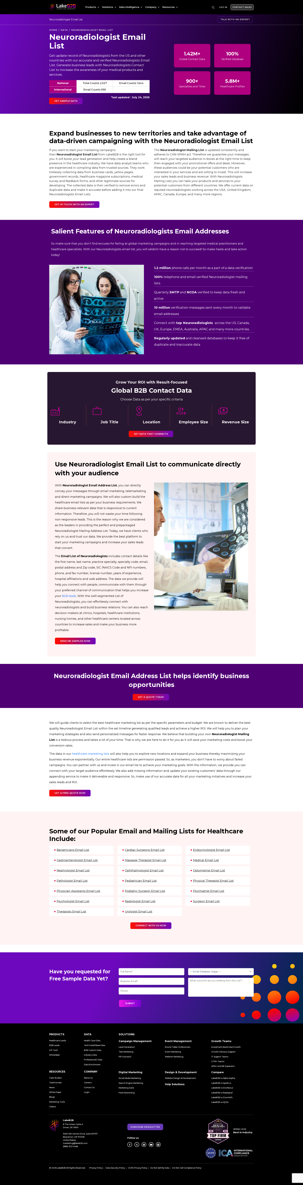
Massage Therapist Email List (145, 860)
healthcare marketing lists (90, 754)
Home (53, 30)
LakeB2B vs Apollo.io (221, 1083)
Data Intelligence (129, 7)
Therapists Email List (71, 911)
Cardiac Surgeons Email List (145, 850)
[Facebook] (129, 1144)
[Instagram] (158, 1144)
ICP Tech (53, 1050)
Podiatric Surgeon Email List (145, 891)
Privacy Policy (96, 1168)
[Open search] (213, 7)
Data (64, 30)
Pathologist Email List (72, 881)
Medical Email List (206, 860)
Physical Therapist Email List (213, 881)
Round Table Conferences (177, 1047)
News (52, 1087)
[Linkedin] (144, 1144)
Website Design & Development (180, 1078)
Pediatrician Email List (141, 881)
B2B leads (69, 596)
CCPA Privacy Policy (137, 1168)
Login (86, 1092)
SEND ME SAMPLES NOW (75, 641)
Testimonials (55, 1082)
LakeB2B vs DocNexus (222, 1088)
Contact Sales (242, 7)
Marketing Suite (126, 1088)
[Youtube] (151, 1144)
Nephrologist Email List (73, 870)
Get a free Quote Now (69, 793)
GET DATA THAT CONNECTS (151, 433)
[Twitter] (136, 1144)
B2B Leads (54, 1045)
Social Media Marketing (130, 1078)
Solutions (108, 7)
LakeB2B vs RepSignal (222, 1092)
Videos (52, 1106)
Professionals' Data (93, 1059)
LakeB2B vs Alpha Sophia (223, 1078)
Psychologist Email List (73, 901)
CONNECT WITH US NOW (151, 925)
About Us (88, 1078)
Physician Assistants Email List (78, 891)
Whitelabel (54, 1055)
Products (91, 7)
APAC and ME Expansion (223, 1066)
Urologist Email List (138, 911)
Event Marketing (173, 1052)
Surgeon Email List (206, 901)
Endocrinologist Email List (211, 850)
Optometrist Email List (209, 870)
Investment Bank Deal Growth (226, 1047)
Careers (88, 1082)
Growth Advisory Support (223, 1052)
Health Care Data (92, 1040)
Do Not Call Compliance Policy (186, 1168)
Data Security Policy (115, 1168)
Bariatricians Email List (73, 850)
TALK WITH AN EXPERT (235, 19)
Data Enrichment (92, 1064)
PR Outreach (125, 1056)
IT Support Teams (219, 1056)
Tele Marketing (126, 1052)
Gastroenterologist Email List (77, 860)
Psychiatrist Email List (208, 891)
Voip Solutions (174, 1084)
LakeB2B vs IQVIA (220, 1102)
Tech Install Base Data (94, 1045)
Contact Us (89, 1087)
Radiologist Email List (140, 901)
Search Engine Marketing (131, 1083)
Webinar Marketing (174, 1056)
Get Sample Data (65, 101)
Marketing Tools (57, 1102)
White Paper (55, 1092)
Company (151, 7)
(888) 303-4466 (70, 1146)
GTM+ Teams (217, 1061)
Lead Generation (127, 1047)
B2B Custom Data (92, 1050)
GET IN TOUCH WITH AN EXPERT (74, 204)
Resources (168, 7)
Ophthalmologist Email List (144, 870)
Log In (223, 7)
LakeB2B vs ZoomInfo (222, 1097)
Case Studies (55, 1078)
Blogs (52, 1097)
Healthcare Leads (57, 1040)
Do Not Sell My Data (159, 1168)
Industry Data (90, 1055)
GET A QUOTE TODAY (151, 697)
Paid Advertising (127, 1092)
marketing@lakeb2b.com (75, 1143)
